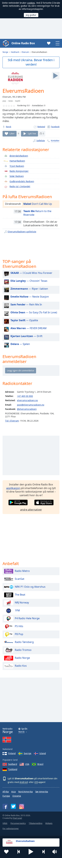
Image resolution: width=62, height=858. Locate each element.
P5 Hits (19, 626)
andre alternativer (31, 509)
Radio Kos (21, 665)
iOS (36, 782)
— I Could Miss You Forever (31, 273)
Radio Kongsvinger (19, 171)
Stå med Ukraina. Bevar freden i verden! (31, 62)
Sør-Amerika (41, 791)
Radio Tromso (23, 650)
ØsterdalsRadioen (19, 155)
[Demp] (55, 851)
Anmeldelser (37, 105)
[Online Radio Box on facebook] (5, 806)
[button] (31, 851)
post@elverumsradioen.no (30, 404)
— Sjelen (20, 344)
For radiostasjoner (11, 828)
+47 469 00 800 (25, 396)
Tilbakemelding (35, 823)
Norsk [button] (21, 731)
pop (4, 101)
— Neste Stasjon (29, 296)
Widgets (48, 823)
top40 (17, 101)
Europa (6, 795)
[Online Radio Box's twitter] (13, 806)
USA (27, 764)
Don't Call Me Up (37, 204)
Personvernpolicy (18, 823)
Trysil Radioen (17, 165)
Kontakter (55, 140)
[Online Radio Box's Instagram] (21, 806)
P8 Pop (19, 634)
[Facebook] (53, 126)
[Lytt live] (55, 75)
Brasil (40, 764)
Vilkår (5, 823)
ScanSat (19, 579)
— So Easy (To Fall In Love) (33, 312)
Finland (12, 753)
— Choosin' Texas (28, 281)
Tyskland (12, 769)
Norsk (8, 126)
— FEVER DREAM (28, 328)
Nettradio (8, 730)
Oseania (16, 795)
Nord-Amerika (25, 791)
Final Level (17, 818)
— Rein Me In (26, 304)
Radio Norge (22, 658)
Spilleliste (40, 140)
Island (42, 753)
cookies (31, 2)
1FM (17, 610)
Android (24, 782)
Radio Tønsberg (24, 642)
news (10, 101)
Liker (12, 133)
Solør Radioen (17, 176)
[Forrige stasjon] (19, 851)
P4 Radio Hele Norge (27, 618)
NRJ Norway (22, 602)
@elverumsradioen (27, 409)
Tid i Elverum (12, 420)
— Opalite (24, 320)
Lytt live (32, 133)
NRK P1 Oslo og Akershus (30, 586)
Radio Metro (22, 571)
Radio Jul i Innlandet (20, 186)
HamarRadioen (17, 160)
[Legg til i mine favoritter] (6, 851)
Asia (13, 791)
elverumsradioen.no (27, 400)
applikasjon (13, 488)
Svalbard (12, 764)
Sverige (27, 753)
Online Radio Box (23, 43)
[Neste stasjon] (43, 851)
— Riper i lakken (29, 288)
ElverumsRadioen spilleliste (22, 231)
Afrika (6, 791)
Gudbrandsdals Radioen (22, 181)
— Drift (26, 336)
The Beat (20, 594)
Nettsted (41, 126)
